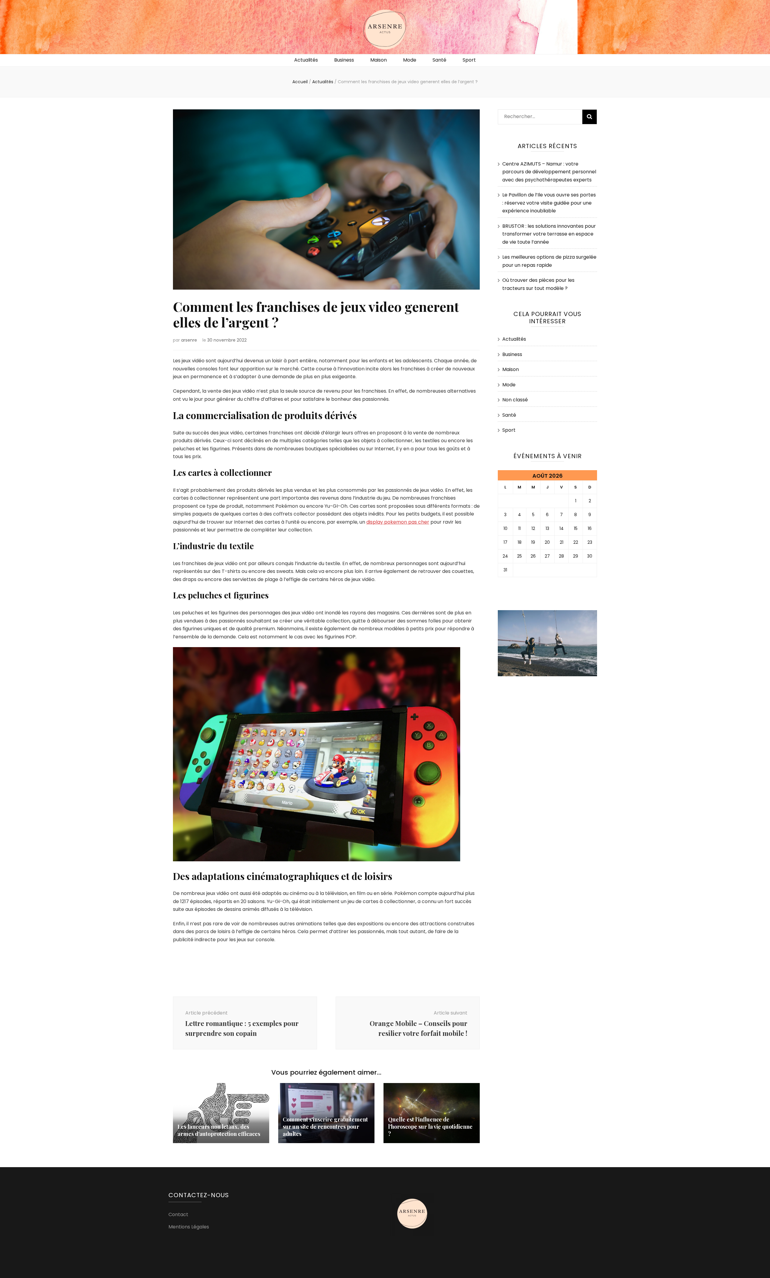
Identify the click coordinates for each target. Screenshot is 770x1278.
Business (344, 59)
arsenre (189, 340)
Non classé (515, 399)
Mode (409, 59)
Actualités (306, 59)
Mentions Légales (188, 1226)
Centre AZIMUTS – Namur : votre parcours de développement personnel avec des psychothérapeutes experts (549, 171)
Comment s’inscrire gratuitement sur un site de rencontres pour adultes (325, 1126)
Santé (439, 59)
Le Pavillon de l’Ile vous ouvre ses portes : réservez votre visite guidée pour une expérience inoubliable (549, 202)
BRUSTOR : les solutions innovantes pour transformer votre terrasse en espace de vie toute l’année (549, 234)
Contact (178, 1214)
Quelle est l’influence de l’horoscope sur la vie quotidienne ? (430, 1126)
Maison (378, 59)
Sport (469, 59)
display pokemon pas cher (397, 522)
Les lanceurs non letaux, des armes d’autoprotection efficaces (218, 1130)
